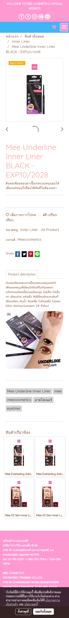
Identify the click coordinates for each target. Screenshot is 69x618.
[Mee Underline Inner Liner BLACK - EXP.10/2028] (34, 90)
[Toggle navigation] (64, 27)
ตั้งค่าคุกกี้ (23, 611)
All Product (50, 230)
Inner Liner (29, 230)
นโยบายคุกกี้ (31, 604)
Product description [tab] (22, 274)
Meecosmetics (29, 239)
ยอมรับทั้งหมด (43, 611)
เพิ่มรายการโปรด (22, 215)
